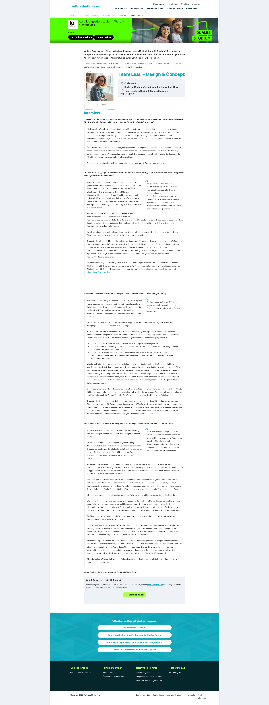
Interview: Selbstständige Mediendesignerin (134, 649)
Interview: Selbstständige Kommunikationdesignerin (134, 635)
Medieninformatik (155, 584)
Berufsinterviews (109, 15)
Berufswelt (96, 15)
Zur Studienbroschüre (81, 37)
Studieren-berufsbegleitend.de (149, 680)
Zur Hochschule (103, 37)
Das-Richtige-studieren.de (147, 672)
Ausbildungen (192, 8)
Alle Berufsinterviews (134, 627)
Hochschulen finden (155, 8)
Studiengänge (135, 8)
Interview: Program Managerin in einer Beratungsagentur (134, 642)
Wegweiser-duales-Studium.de (149, 676)
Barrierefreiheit (190, 695)
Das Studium (119, 8)
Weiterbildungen (174, 8)
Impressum (140, 695)
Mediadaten (108, 672)
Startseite (72, 15)
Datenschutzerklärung (155, 695)
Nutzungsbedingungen (174, 695)
